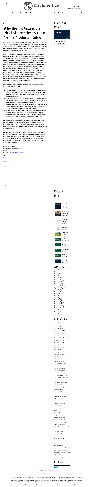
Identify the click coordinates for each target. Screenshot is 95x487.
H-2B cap (65, 375)
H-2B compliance (57, 377)
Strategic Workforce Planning (60, 415)
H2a (65, 384)
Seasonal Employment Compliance (61, 408)
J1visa (64, 387)
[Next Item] (68, 35)
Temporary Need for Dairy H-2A (60, 417)
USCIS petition (57, 426)
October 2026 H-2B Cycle (59, 394)
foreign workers (57, 452)
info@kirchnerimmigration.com (74, 8)
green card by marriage (65, 452)
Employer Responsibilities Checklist (61, 344)
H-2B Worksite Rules (58, 375)
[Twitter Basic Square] (57, 467)
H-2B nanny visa (64, 382)
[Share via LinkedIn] (7, 166)
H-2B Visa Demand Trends (59, 368)
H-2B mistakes (57, 382)
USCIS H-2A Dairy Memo (59, 424)
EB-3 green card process (59, 340)
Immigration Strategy (58, 387)
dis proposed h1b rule (58, 445)
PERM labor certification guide (60, 396)
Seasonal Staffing (57, 410)
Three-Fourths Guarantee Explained (61, 422)
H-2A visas (56, 356)
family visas (65, 450)
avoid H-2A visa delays (58, 431)
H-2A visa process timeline (59, 352)
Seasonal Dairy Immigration (59, 405)
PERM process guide (58, 398)
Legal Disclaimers (53, 470)
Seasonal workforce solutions (60, 412)
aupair (60, 429)
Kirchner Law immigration (59, 389)
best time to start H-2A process (60, 433)
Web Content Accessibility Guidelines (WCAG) (20, 484)
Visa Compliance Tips (65, 426)
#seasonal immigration (58, 326)
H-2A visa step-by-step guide (59, 354)
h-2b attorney (67, 454)
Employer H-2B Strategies (59, 342)
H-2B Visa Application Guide (60, 366)
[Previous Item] (56, 35)
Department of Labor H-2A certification (62, 337)
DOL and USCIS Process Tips (60, 333)
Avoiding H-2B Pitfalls (58, 328)
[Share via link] (11, 166)
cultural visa (56, 443)
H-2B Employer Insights (59, 361)
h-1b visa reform (60, 454)
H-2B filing (56, 380)
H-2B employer (65, 377)
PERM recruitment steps (59, 401)
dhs (60, 443)
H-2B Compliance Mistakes (59, 358)
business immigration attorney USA (61, 440)
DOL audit (56, 335)
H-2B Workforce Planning (59, 373)
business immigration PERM (60, 438)
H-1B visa (62, 347)
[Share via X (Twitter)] (4, 166)
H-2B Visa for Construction (59, 370)
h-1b (55, 454)
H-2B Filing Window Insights (60, 363)
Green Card (56, 347)
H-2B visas (61, 384)
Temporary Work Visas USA (60, 419)
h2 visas (55, 457)
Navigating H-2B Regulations (60, 391)
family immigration (58, 450)
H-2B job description (63, 380)
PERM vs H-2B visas (58, 403)
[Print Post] (15, 166)
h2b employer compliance (63, 457)
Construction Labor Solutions (60, 330)
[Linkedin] (55, 467)
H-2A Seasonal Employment (59, 349)
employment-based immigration (60, 447)
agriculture (56, 429)
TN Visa (5, 161)
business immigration (58, 436)
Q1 (64, 403)
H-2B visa (56, 384)
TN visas (5, 158)
